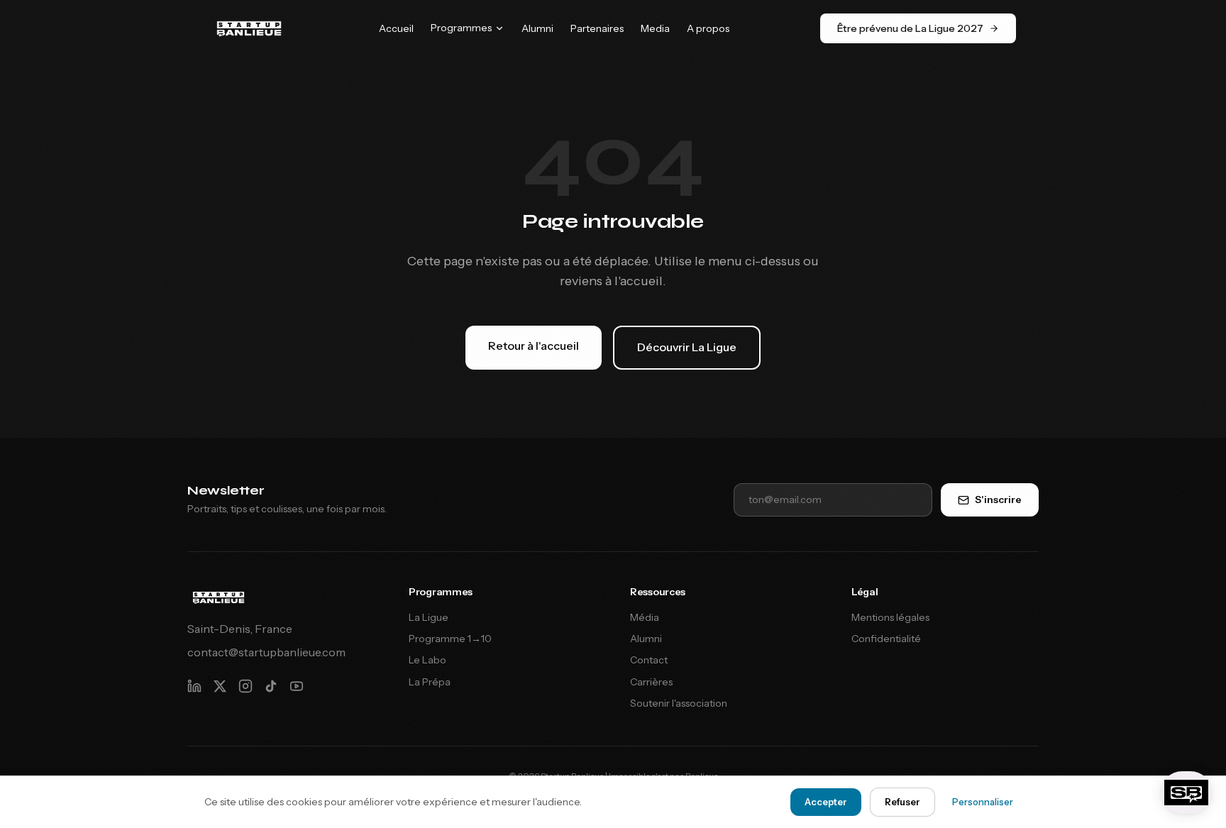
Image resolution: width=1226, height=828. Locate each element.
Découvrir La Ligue (686, 347)
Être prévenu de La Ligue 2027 (910, 28)
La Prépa (430, 681)
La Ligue (428, 617)
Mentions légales (890, 617)
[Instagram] (245, 686)
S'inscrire (998, 499)
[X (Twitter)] (220, 686)
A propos (708, 28)
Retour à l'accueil (533, 345)
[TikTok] (271, 686)
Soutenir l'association (678, 703)
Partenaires (597, 28)
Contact (649, 659)
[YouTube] (296, 686)
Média (644, 617)
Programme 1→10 (450, 638)
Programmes (461, 27)
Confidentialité (886, 638)
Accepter (826, 801)
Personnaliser (982, 801)
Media (655, 28)
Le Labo (427, 659)
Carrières (651, 681)
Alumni (537, 28)
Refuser (902, 801)
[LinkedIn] (194, 686)
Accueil (396, 28)
